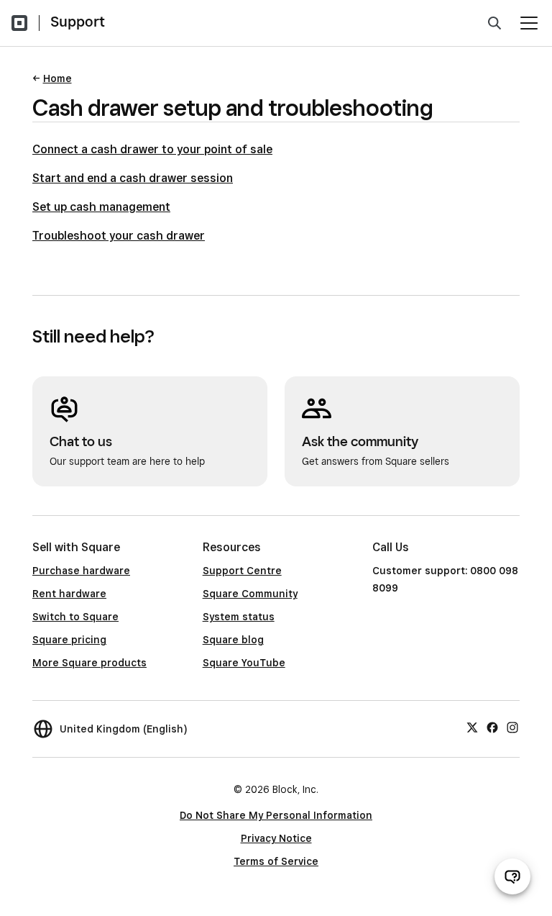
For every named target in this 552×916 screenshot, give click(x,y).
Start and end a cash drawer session (132, 178)
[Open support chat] (512, 876)
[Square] (19, 23)
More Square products (89, 662)
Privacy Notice (276, 838)
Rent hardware (69, 593)
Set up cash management (101, 207)
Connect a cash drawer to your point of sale (152, 149)
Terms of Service (276, 861)
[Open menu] (529, 23)
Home (57, 78)
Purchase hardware (81, 570)
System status (239, 616)
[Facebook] (492, 727)
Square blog (233, 639)
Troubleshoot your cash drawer (118, 235)
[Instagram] (512, 727)
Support (77, 21)
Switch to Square (75, 616)
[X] (472, 727)
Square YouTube (244, 662)
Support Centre (242, 570)
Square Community (250, 593)
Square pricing (69, 639)
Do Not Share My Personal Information (276, 815)
